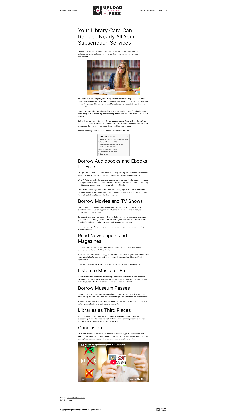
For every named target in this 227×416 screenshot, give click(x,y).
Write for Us (163, 10)
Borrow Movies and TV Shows (110, 142)
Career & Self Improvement (76, 398)
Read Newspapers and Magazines (111, 144)
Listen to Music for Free (108, 147)
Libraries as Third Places (108, 152)
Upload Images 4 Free (68, 10)
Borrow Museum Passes (108, 149)
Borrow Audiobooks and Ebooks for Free (114, 139)
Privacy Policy (152, 10)
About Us (142, 10)
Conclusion (104, 154)
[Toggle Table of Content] (126, 136)
